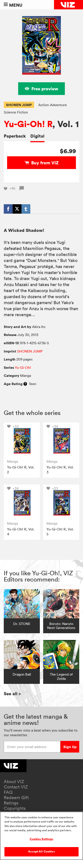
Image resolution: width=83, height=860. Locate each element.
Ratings (11, 803)
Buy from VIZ (45, 163)
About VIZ (14, 781)
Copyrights (15, 808)
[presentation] (22, 441)
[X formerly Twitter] (17, 209)
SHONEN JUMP (19, 104)
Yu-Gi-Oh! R (28, 124)
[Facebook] (8, 209)
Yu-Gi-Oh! (23, 367)
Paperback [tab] (15, 136)
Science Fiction (16, 112)
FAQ (8, 792)
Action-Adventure (52, 105)
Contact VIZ (16, 787)
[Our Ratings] (25, 384)
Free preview (44, 89)
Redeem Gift (16, 797)
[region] (41, 836)
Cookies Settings (41, 839)
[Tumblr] (25, 209)
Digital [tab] (37, 136)
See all (12, 694)
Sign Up (70, 746)
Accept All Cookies (41, 852)
